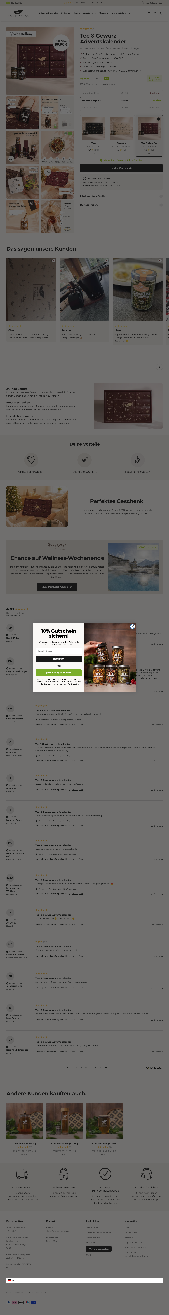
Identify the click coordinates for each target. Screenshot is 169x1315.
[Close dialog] (132, 626)
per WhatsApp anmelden (58, 673)
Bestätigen (58, 659)
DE (13, 1280)
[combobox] (84, 1280)
